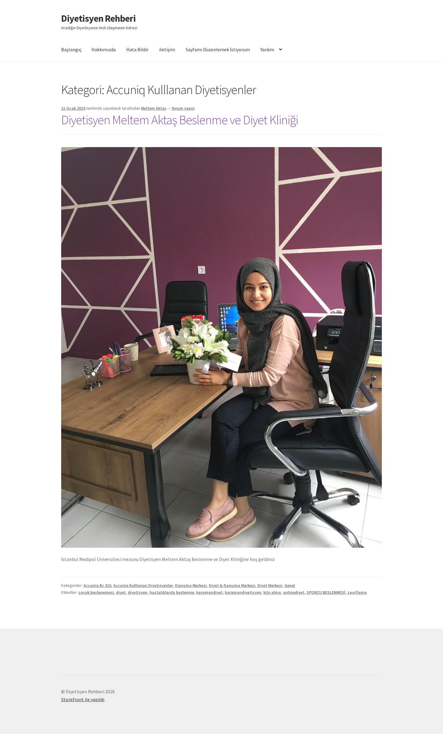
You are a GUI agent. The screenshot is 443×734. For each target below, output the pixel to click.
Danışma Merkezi (191, 585)
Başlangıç (71, 49)
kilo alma (272, 592)
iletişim (167, 49)
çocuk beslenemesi (96, 592)
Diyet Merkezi (269, 585)
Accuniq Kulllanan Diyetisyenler (143, 585)
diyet (121, 592)
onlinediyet (293, 592)
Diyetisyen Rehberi (98, 18)
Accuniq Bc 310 (97, 585)
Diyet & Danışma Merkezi (232, 585)
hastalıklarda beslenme (171, 592)
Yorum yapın (183, 108)
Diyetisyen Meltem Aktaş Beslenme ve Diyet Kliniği (179, 120)
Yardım (267, 49)
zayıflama (357, 592)
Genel (289, 585)
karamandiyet (209, 592)
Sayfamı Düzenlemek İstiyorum (218, 49)
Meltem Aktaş (153, 108)
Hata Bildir (137, 49)
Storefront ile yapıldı (82, 699)
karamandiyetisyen (243, 592)
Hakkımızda (103, 49)
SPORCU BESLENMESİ (325, 592)
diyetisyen (137, 592)
